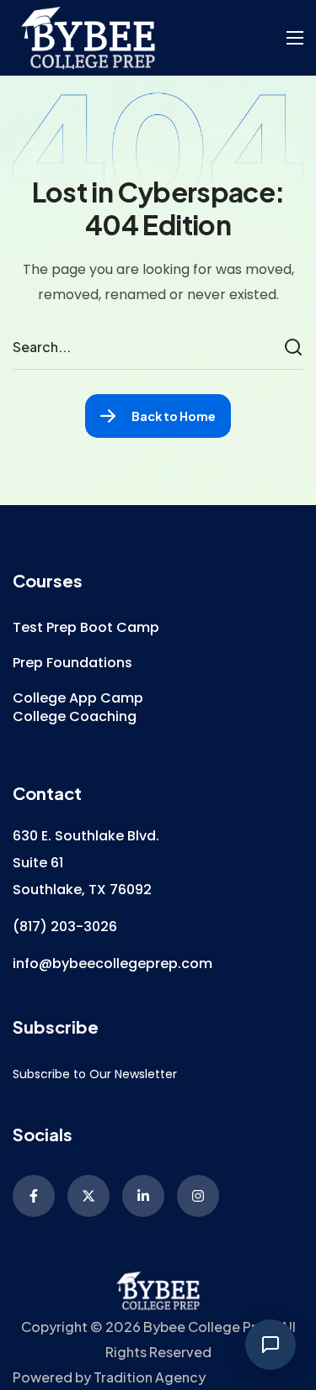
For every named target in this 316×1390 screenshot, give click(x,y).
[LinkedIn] (143, 1196)
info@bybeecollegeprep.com (112, 963)
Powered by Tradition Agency (109, 1377)
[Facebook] (34, 1196)
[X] (88, 1196)
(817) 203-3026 (65, 926)
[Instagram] (198, 1196)
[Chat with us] (270, 1344)
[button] (86, 628)
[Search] (295, 347)
